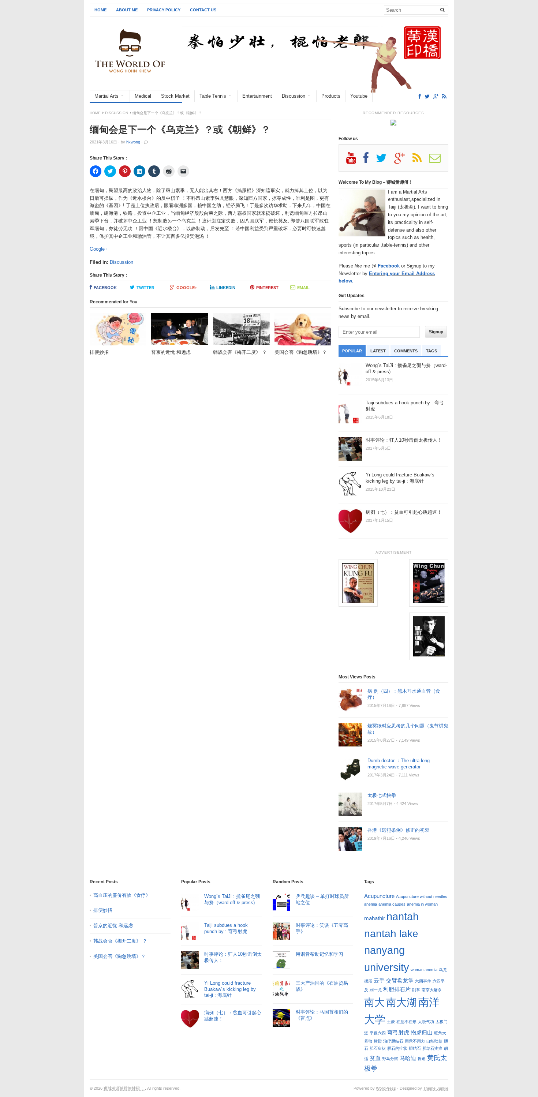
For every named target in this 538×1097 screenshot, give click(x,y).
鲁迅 (422, 1058)
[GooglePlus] (435, 96)
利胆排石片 (397, 989)
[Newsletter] (438, 160)
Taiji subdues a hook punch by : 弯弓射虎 (226, 928)
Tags (431, 351)
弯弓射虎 (398, 1032)
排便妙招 (102, 910)
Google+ (99, 249)
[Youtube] (354, 160)
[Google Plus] (403, 160)
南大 (374, 1002)
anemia (370, 904)
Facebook (105, 287)
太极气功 (426, 1021)
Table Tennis (212, 96)
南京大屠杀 (432, 990)
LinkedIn (225, 287)
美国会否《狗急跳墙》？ (119, 956)
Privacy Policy (163, 10)
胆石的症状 (397, 1048)
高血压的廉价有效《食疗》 (121, 895)
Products (330, 96)
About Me (127, 10)
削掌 (416, 990)
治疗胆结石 (393, 1041)
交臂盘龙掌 (400, 980)
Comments (406, 351)
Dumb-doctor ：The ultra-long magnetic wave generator (398, 764)
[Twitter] (427, 96)
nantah (402, 916)
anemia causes (392, 904)
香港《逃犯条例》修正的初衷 (398, 830)
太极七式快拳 (381, 795)
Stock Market (175, 96)
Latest (378, 351)
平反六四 (378, 1033)
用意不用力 (415, 1041)
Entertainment (257, 96)
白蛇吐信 (434, 1041)
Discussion (293, 96)
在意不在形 (406, 1021)
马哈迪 (408, 1058)
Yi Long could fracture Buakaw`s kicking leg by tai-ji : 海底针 (230, 989)
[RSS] (444, 96)
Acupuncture (379, 896)
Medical (143, 96)
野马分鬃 (390, 1058)
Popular (352, 351)
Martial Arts (106, 96)
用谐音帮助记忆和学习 (319, 954)
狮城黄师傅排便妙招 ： (124, 1088)
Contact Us (203, 10)
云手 (379, 980)
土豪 (391, 1021)
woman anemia (424, 969)
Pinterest (267, 287)
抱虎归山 (422, 1032)
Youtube (358, 96)
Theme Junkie (435, 1088)
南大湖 (401, 1002)
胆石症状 (378, 1048)
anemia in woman (422, 904)
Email (303, 287)
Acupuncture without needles (421, 896)
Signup (436, 331)
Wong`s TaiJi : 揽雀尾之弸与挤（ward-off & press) (232, 899)
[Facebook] (420, 96)
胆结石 (415, 1048)
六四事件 (423, 981)
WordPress (386, 1088)
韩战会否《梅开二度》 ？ (120, 941)
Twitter (145, 287)
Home (100, 10)
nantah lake (391, 933)
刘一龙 (376, 990)
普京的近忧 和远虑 (113, 925)
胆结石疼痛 (432, 1048)
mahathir (374, 918)
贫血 (375, 1058)
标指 (378, 1041)
